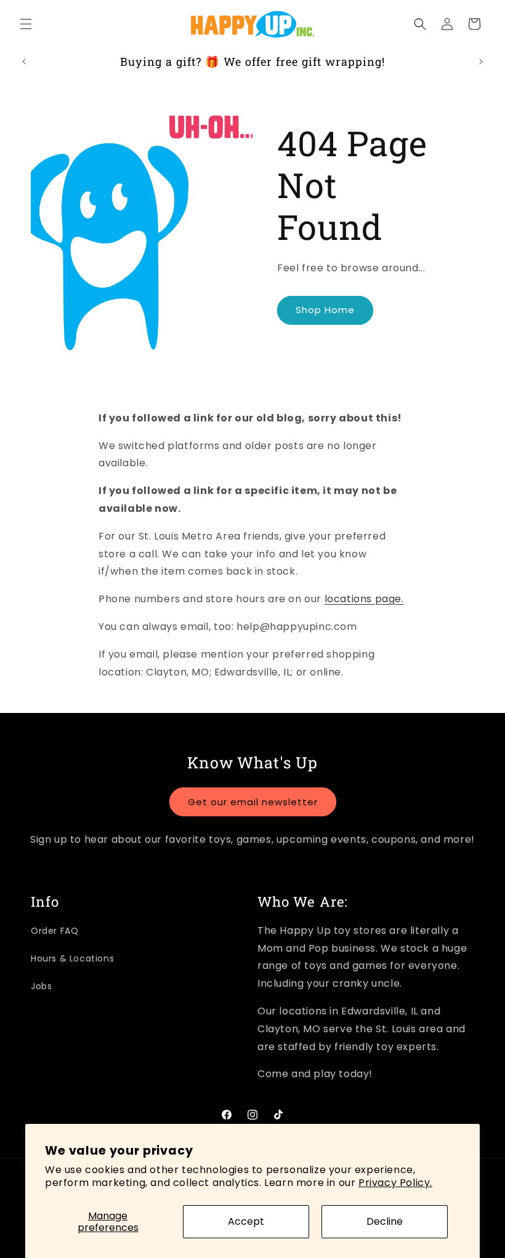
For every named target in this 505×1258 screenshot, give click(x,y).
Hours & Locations (72, 958)
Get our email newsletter (253, 801)
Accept (246, 1221)
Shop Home (325, 309)
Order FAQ (54, 931)
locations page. (364, 599)
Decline (384, 1221)
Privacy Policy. (395, 1183)
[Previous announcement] (24, 61)
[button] (25, 24)
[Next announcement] (481, 61)
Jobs (41, 986)
